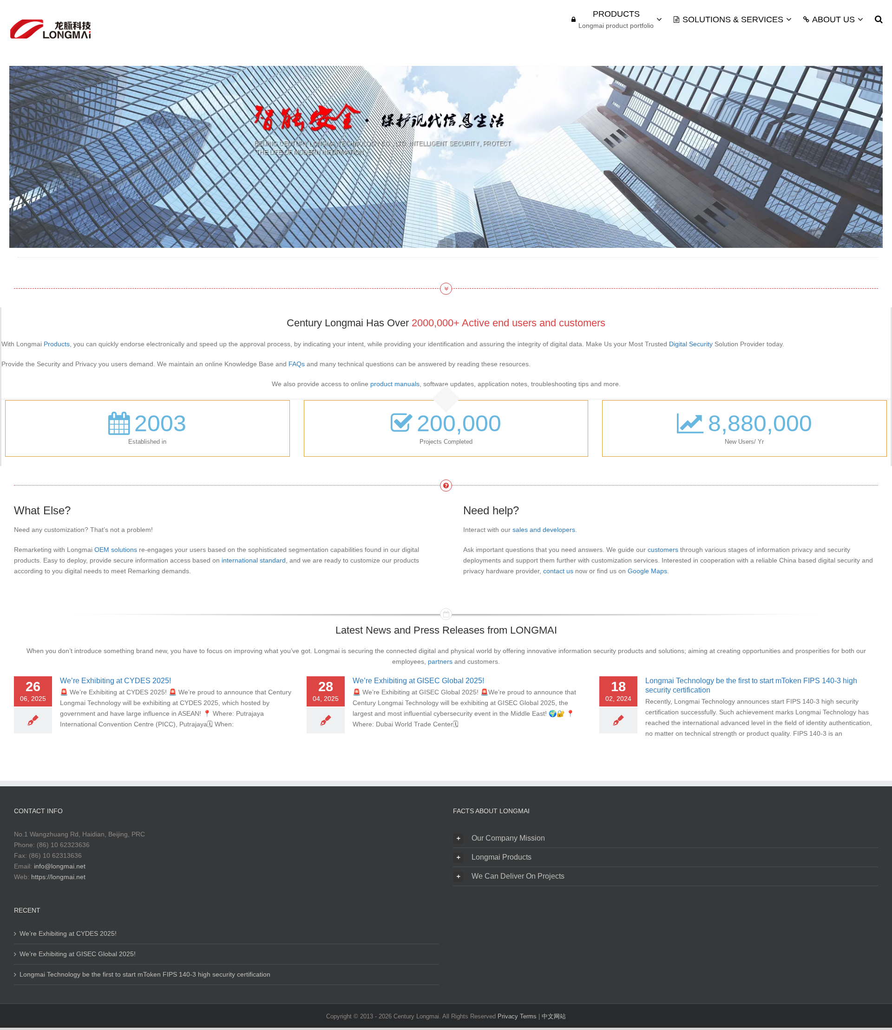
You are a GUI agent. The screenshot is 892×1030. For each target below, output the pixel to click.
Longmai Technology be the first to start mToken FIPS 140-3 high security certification (145, 974)
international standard (254, 560)
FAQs (297, 364)
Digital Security (691, 344)
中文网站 (554, 1016)
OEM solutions (115, 549)
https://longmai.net (58, 877)
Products (57, 344)
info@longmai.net (59, 866)
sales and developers (543, 529)
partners (440, 661)
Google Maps (647, 571)
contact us (558, 571)
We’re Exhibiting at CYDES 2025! (115, 681)
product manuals (395, 384)
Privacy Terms (518, 1016)
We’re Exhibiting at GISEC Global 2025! (418, 681)
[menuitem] (622, 19)
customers (663, 549)
